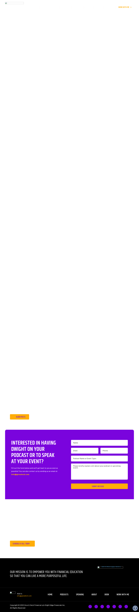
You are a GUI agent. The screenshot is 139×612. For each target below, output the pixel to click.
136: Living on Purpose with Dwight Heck (69, 377)
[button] (135, 608)
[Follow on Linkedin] (114, 606)
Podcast (65, 7)
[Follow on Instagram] (102, 606)
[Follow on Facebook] (90, 606)
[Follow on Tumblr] (108, 606)
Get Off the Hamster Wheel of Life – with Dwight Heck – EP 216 (69, 217)
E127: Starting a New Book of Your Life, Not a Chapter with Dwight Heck (69, 400)
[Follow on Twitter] (96, 606)
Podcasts (64, 594)
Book (88, 7)
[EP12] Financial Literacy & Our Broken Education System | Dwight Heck (69, 194)
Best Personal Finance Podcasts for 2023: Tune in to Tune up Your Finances (69, 148)
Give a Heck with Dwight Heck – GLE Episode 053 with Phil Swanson (69, 285)
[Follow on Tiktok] (120, 606)
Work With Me (123, 7)
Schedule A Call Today (21, 543)
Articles (109, 7)
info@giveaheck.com (20, 474)
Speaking (77, 7)
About (98, 7)
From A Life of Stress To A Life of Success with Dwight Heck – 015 (69, 331)
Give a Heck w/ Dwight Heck (69, 262)
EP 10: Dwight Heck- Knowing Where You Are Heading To (69, 240)
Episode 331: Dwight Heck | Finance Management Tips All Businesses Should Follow (69, 308)
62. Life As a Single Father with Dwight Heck (69, 354)
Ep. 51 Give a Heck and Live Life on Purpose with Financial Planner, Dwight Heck (69, 171)
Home (35, 7)
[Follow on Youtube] (126, 606)
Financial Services (49, 7)
